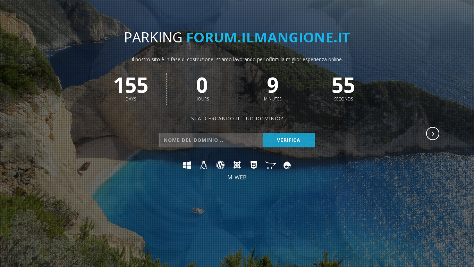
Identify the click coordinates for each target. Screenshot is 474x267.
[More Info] (433, 134)
